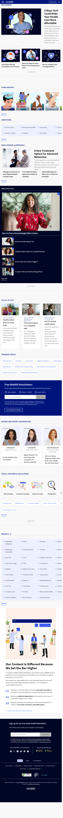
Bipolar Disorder (27, 428)
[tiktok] (21, 751)
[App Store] (39, 751)
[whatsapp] (28, 751)
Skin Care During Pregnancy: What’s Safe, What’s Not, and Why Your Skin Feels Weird (52, 459)
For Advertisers (37, 760)
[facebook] (11, 751)
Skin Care (47, 428)
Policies (20, 760)
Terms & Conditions (29, 401)
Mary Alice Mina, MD (52, 447)
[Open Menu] (2, 2)
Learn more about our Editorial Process (20, 711)
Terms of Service (31, 404)
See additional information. (34, 784)
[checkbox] (10, 392)
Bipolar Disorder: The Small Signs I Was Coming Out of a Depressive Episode (30, 458)
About (27, 760)
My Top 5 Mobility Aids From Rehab (10, 458)
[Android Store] (48, 751)
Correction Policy (50, 766)
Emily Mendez (32, 447)
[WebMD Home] (9, 2)
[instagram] (18, 751)
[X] (14, 751)
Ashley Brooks (11, 447)
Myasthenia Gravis (7, 428)
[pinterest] (24, 751)
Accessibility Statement (34, 769)
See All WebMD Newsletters (13, 410)
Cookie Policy (18, 766)
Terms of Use (23, 769)
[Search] (59, 2)
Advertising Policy (38, 766)
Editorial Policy (28, 766)
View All (3, 114)
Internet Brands (20, 782)
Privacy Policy (38, 401)
